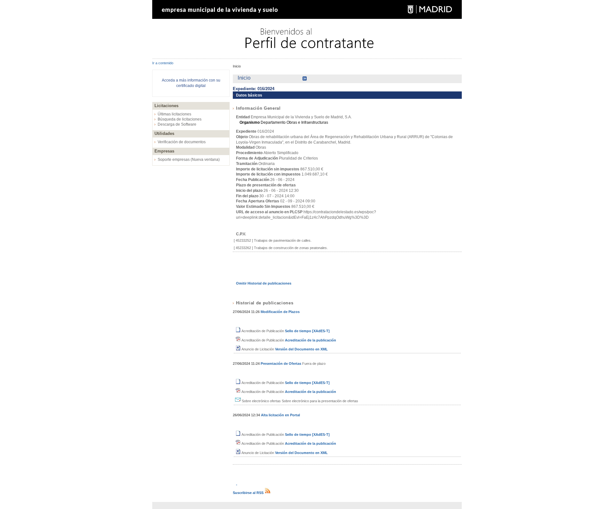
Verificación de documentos (182, 142)
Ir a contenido (162, 63)
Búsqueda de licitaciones (179, 119)
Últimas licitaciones (174, 114)
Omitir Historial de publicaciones (263, 283)
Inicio (237, 66)
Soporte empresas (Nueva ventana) (189, 159)
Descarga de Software (177, 124)
